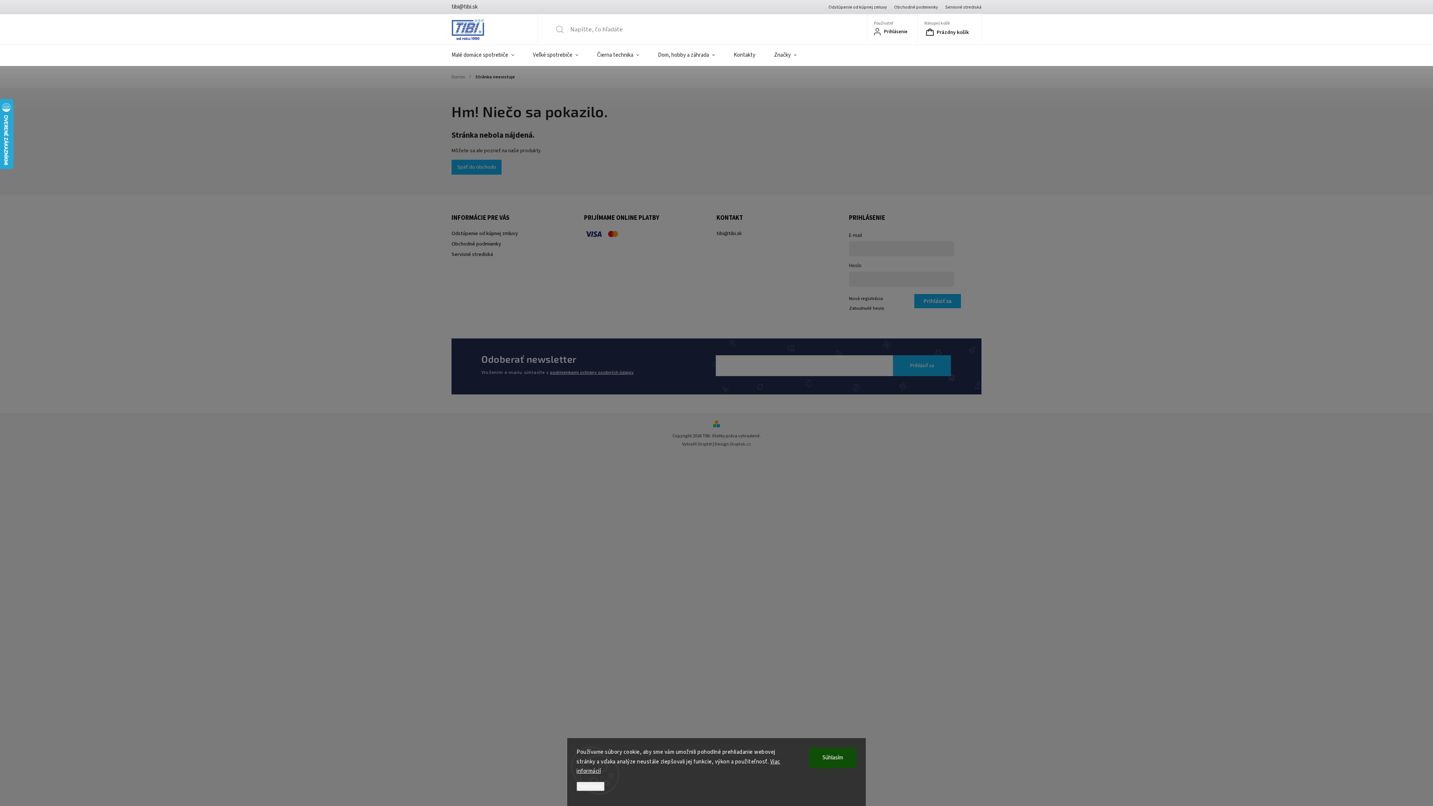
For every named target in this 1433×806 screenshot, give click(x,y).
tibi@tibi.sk (729, 233)
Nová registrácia (866, 298)
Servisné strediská (963, 7)
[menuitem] (488, 55)
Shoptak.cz (740, 444)
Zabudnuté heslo (866, 308)
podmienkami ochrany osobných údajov (592, 372)
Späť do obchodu (476, 167)
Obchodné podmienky (916, 7)
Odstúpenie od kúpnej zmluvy (857, 7)
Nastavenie (591, 786)
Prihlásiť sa (922, 365)
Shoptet (704, 444)
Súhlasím (832, 758)
